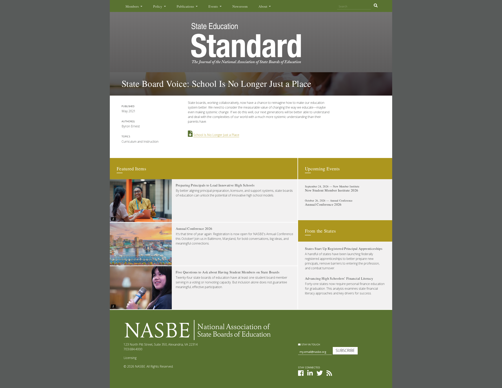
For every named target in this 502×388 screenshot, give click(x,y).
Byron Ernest (131, 126)
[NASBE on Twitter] (319, 374)
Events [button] (213, 6)
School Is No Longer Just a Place (216, 135)
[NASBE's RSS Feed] (329, 374)
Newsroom (240, 6)
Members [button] (133, 6)
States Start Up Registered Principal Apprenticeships (343, 248)
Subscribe (345, 350)
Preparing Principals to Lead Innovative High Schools (215, 185)
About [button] (263, 6)
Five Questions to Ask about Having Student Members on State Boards (227, 272)
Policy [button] (158, 6)
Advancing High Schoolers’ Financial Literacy (339, 278)
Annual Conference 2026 (194, 228)
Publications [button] (186, 6)
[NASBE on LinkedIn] (310, 374)
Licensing (130, 358)
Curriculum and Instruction (140, 141)
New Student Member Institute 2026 (331, 190)
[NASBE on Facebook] (301, 374)
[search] (375, 5)
